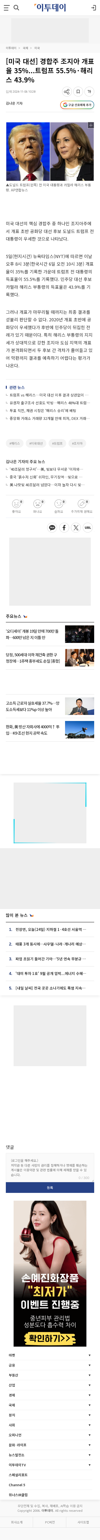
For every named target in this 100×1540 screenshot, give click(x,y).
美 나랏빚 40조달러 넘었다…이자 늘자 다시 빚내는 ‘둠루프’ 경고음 (47, 484)
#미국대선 (36, 443)
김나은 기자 (14, 103)
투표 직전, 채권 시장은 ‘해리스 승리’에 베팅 (43, 410)
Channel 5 (17, 1484)
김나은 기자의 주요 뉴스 (25, 461)
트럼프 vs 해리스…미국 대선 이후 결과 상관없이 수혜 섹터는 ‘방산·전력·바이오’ (50, 394)
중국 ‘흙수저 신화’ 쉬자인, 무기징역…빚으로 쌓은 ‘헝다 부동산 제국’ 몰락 (47, 476)
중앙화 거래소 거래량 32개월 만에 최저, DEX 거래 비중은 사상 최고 (50, 418)
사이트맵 (83, 1522)
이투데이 (11, 48)
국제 (25, 48)
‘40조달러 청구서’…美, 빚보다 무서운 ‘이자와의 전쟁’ (47, 469)
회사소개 (17, 1522)
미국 (37, 48)
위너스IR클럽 (18, 1494)
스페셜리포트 (18, 1474)
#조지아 (77, 443)
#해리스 (14, 443)
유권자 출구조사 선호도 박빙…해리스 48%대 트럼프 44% (50, 402)
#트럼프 (57, 443)
